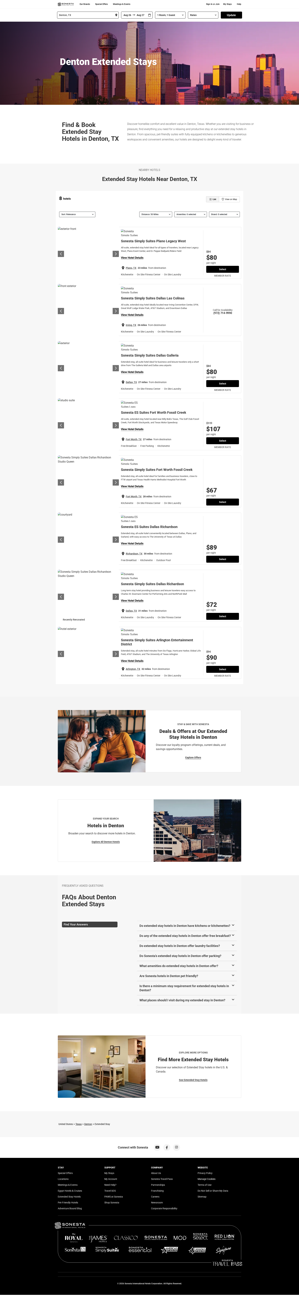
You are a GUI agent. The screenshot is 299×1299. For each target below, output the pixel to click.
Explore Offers (193, 757)
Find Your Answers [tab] (76, 924)
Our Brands (85, 4)
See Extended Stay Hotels (193, 1080)
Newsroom (157, 1202)
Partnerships (158, 1184)
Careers (155, 1196)
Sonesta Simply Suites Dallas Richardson (152, 584)
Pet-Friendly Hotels (68, 1202)
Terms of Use (204, 1184)
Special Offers (101, 4)
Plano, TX (131, 268)
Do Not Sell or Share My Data (213, 1190)
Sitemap (202, 1196)
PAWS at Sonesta (113, 1196)
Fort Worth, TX (134, 439)
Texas (78, 1124)
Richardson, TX (134, 553)
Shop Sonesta (111, 1202)
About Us (156, 1173)
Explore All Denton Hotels (106, 841)
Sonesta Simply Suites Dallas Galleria (150, 355)
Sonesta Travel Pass (162, 1179)
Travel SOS (110, 1190)
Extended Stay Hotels (69, 1196)
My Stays (227, 4)
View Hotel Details (132, 257)
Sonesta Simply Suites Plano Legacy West (153, 241)
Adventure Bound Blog (70, 1208)
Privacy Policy (205, 1173)
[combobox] (88, 15)
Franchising (157, 1190)
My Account (110, 1179)
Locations (63, 1179)
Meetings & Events (121, 4)
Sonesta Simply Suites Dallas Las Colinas (152, 298)
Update (231, 15)
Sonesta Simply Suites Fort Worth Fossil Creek (157, 470)
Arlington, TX (133, 669)
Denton (88, 1124)
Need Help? (110, 1184)
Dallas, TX (131, 382)
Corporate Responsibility (164, 1208)
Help (239, 4)
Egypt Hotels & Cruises (70, 1190)
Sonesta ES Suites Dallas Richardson (149, 527)
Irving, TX (131, 325)
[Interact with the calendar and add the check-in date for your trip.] (149, 15)
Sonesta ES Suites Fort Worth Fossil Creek (153, 412)
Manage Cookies (206, 1179)
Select (222, 269)
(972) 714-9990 (222, 313)
